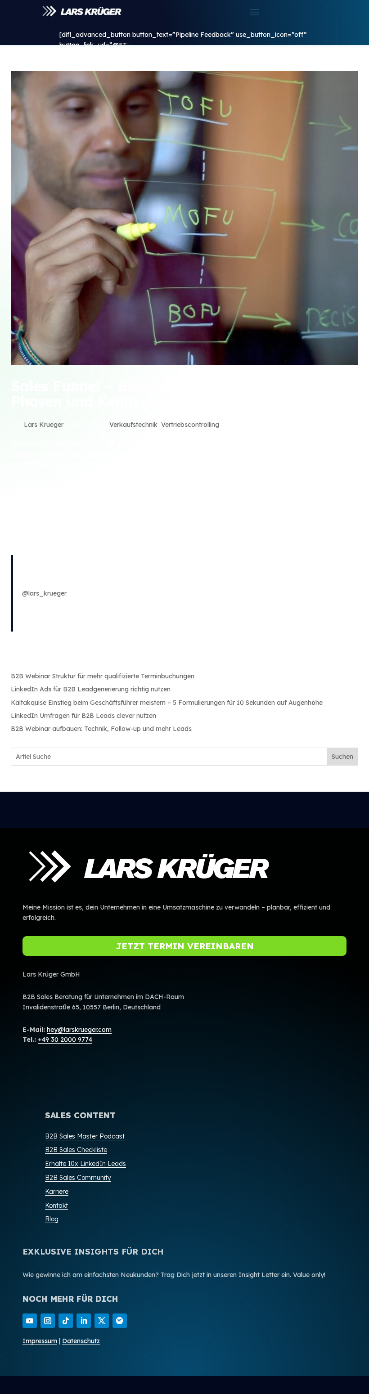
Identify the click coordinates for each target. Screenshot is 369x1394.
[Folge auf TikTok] (65, 1320)
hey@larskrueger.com (79, 1030)
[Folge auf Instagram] (47, 1320)
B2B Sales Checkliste (76, 1150)
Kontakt (56, 1205)
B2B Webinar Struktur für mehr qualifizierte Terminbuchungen (102, 676)
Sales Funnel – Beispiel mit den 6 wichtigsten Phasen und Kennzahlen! (168, 393)
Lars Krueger (43, 425)
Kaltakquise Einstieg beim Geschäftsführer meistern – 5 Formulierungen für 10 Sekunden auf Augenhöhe (167, 703)
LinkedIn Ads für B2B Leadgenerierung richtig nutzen (91, 689)
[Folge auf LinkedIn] (83, 1320)
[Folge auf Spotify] (119, 1320)
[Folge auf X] (101, 1320)
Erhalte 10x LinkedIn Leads (85, 1164)
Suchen (342, 757)
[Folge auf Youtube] (29, 1320)
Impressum (39, 1341)
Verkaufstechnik (133, 425)
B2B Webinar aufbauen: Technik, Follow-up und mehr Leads (101, 729)
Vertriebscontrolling (190, 425)
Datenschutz (81, 1341)
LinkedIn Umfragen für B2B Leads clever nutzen (83, 716)
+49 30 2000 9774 (65, 1039)
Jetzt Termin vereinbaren (185, 946)
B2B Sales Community (78, 1178)
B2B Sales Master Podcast (85, 1136)
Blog (51, 1219)
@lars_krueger (44, 593)
